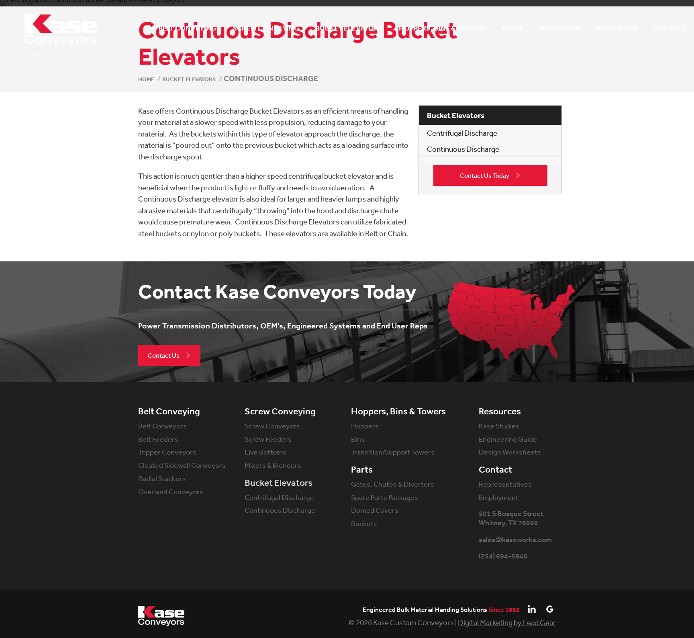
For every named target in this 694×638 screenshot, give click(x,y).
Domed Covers (374, 510)
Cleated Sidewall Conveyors (182, 465)
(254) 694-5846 (503, 556)
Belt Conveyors (162, 425)
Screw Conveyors (272, 425)
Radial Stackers (162, 478)
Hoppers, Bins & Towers (398, 411)
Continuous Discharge (463, 149)
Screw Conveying (280, 411)
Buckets (364, 523)
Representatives (505, 483)
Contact (495, 469)
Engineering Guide (508, 438)
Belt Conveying (169, 411)
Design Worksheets (510, 451)
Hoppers (365, 425)
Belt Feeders (158, 438)
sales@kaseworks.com (515, 539)
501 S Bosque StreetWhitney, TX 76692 (511, 518)
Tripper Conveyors (167, 451)
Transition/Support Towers (393, 451)
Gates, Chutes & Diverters (392, 483)
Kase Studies (499, 425)
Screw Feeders (268, 438)
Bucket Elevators (278, 483)
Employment (498, 497)
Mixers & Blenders (273, 465)
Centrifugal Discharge (462, 132)
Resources (500, 411)
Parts (362, 469)
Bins (358, 438)
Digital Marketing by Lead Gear (507, 622)
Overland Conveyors (170, 491)
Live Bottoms (265, 451)
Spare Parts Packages (384, 497)
